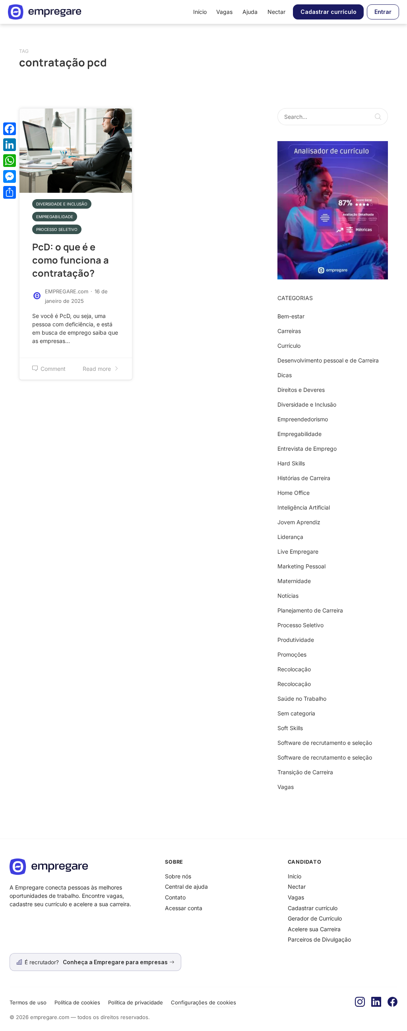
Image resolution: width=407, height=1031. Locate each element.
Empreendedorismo (302, 419)
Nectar (276, 11)
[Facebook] (392, 1002)
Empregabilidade (54, 216)
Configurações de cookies (203, 1002)
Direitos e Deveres (301, 389)
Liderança (290, 536)
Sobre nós (178, 876)
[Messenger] (9, 176)
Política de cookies (77, 1002)
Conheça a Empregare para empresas (116, 962)
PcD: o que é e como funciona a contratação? (70, 259)
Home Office (293, 492)
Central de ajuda (186, 886)
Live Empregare (297, 551)
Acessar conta (183, 908)
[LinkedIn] (376, 1002)
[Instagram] (360, 1002)
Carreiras (289, 331)
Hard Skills (291, 463)
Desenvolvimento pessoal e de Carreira (328, 360)
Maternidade (294, 581)
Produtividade (295, 639)
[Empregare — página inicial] (44, 12)
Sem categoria (296, 713)
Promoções (291, 654)
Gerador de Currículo (315, 918)
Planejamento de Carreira (310, 610)
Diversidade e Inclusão (61, 204)
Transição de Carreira (305, 772)
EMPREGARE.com (66, 291)
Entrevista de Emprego (307, 448)
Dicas (284, 375)
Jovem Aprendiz (298, 522)
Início (200, 11)
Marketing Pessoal (301, 566)
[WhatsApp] (9, 161)
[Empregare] (81, 866)
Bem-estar (290, 316)
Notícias (287, 595)
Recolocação (294, 669)
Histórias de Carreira (303, 478)
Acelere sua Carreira (314, 929)
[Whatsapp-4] (332, 209)
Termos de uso (28, 1002)
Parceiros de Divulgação (319, 939)
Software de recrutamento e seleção (324, 742)
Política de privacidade (135, 1002)
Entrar (382, 11)
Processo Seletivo (57, 229)
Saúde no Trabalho (301, 698)
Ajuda (250, 11)
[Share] (9, 192)
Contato (175, 897)
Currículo (288, 345)
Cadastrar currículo (328, 11)
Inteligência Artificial (303, 507)
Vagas (224, 11)
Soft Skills (290, 728)
